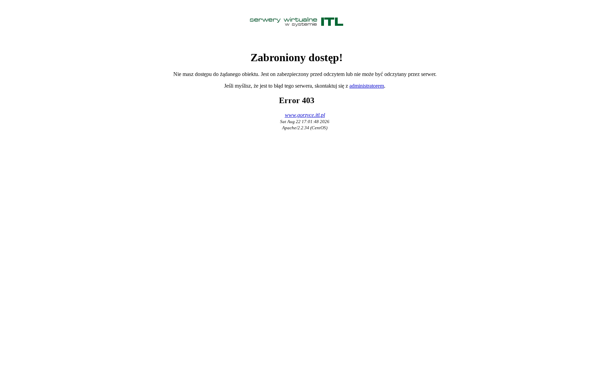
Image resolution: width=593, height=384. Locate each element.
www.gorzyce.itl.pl (305, 115)
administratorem (366, 86)
